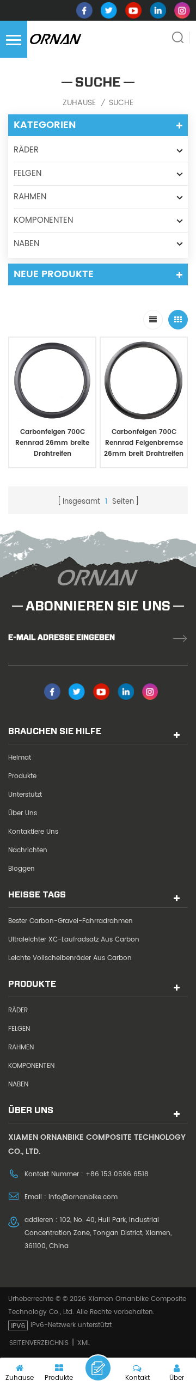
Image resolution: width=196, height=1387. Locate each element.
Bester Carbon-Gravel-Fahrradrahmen (70, 921)
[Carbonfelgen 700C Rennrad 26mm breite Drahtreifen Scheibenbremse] (52, 380)
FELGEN (27, 173)
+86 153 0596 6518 (117, 1174)
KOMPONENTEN (43, 220)
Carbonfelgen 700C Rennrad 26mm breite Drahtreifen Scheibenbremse (52, 443)
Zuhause (79, 102)
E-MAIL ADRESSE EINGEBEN (61, 637)
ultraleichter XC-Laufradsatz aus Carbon (73, 939)
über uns (22, 813)
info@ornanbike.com (83, 1197)
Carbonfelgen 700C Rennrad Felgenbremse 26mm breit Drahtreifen (143, 443)
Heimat (19, 758)
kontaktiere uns (33, 832)
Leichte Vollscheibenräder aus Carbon (70, 958)
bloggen (21, 869)
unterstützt (25, 795)
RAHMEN (30, 197)
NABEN (26, 243)
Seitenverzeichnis (39, 1343)
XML (83, 1343)
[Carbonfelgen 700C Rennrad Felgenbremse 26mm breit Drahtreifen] (144, 380)
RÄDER (26, 150)
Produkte (22, 776)
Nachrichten (27, 850)
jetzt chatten (98, 1368)
